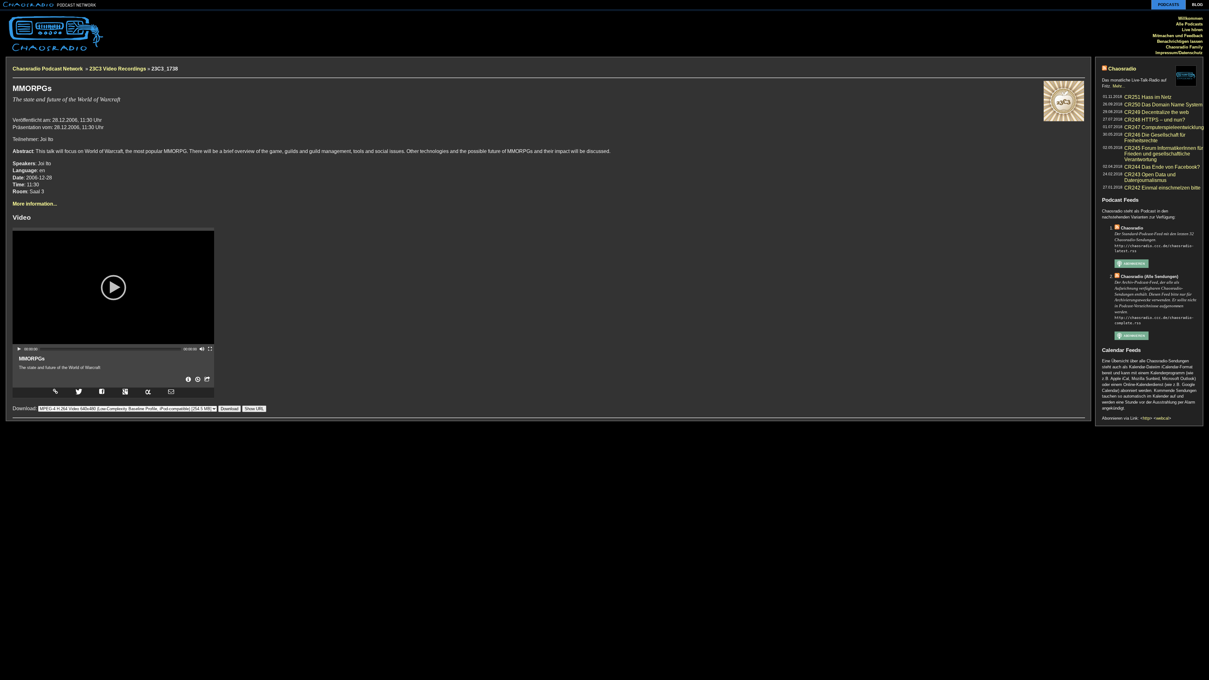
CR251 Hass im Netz (1148, 97)
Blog (1197, 5)
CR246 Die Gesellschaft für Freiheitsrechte (1154, 137)
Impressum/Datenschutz (1179, 52)
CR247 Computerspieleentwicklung (1164, 127)
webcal (1162, 418)
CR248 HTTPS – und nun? (1154, 119)
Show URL (254, 408)
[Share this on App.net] (148, 391)
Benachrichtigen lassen (1180, 41)
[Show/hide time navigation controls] (197, 381)
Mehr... (1119, 86)
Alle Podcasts (1189, 24)
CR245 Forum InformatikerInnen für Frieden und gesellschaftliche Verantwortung (1163, 153)
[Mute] (201, 348)
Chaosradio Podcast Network (48, 68)
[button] (113, 287)
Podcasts (1168, 5)
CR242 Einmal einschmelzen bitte (1162, 187)
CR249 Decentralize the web (1156, 112)
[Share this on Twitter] (78, 391)
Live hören (1192, 29)
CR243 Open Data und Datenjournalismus (1150, 177)
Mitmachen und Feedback (1178, 35)
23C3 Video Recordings (117, 68)
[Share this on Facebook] (102, 391)
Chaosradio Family (1184, 47)
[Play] (19, 348)
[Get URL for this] (55, 391)
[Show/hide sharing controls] (206, 381)
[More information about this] (187, 381)
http (1146, 418)
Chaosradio (1122, 68)
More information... (35, 204)
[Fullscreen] (210, 348)
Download (229, 408)
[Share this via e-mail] (171, 391)
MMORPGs (32, 358)
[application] (113, 287)
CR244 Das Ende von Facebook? (1162, 167)
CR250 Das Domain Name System (1163, 104)
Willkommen (1190, 18)
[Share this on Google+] (125, 391)
